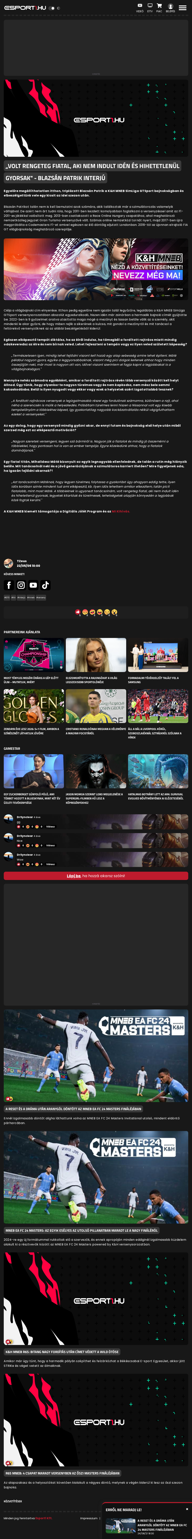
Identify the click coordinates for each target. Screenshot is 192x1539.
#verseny (41, 597)
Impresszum (89, 1518)
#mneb (30, 597)
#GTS (7, 597)
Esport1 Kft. (43, 1518)
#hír (13, 597)
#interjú (21, 597)
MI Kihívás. (121, 511)
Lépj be (74, 875)
